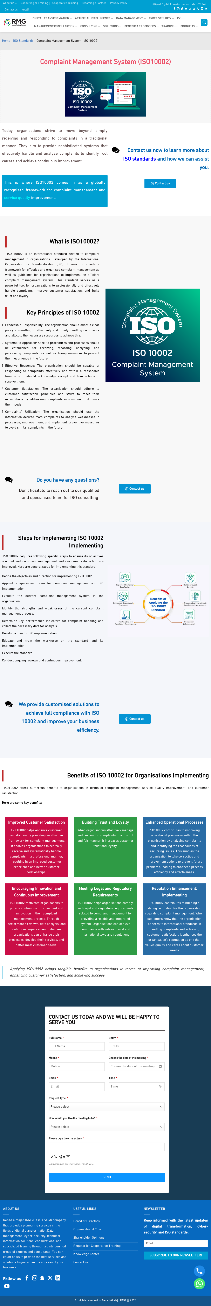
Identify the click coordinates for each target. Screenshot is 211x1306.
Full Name (56, 1038)
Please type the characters (66, 1138)
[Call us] (198, 9)
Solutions (111, 26)
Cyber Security (160, 18)
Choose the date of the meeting (128, 1058)
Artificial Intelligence (92, 18)
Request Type (58, 1098)
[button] (204, 22)
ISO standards (139, 159)
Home (6, 41)
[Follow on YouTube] (206, 9)
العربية (25, 9)
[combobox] (137, 1066)
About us (8, 3)
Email (53, 1078)
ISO (179, 18)
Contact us (11, 9)
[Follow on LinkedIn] (202, 9)
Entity (113, 1038)
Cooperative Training (65, 3)
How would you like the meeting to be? (73, 1118)
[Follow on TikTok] (182, 9)
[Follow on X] (190, 9)
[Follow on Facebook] (174, 9)
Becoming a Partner (94, 3)
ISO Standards (23, 41)
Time (113, 1078)
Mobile (54, 1058)
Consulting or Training (34, 3)
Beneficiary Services (140, 26)
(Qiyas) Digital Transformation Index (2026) (179, 4)
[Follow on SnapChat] (186, 9)
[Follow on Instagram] (178, 9)
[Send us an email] (194, 9)
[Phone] (199, 1271)
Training (168, 26)
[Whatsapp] (199, 1283)
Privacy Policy (118, 3)
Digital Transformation (51, 18)
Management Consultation (54, 26)
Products (188, 26)
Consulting (88, 26)
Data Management (129, 18)
